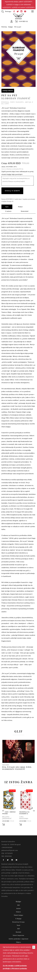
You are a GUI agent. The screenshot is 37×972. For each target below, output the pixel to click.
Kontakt (18, 932)
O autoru (8, 211)
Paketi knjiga (18, 915)
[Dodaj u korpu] (3, 824)
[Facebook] (14, 11)
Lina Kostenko (23, 817)
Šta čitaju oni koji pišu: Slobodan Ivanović (17, 768)
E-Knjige (19, 919)
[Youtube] (25, 11)
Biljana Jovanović (7, 817)
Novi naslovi (17, 102)
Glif (18, 929)
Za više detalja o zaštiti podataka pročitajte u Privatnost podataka (15, 967)
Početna (4, 27)
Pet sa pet (17, 27)
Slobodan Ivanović (16, 98)
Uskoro (18, 912)
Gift (18, 905)
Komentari (24, 211)
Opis (7, 207)
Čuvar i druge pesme (9, 813)
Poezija (5, 102)
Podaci (20, 207)
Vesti (18, 925)
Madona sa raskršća (24, 813)
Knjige (10, 27)
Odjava (18, 942)
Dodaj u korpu (12, 191)
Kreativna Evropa (18, 922)
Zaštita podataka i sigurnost (18, 939)
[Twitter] (18, 11)
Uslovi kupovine (18, 935)
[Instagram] (22, 11)
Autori (18, 908)
